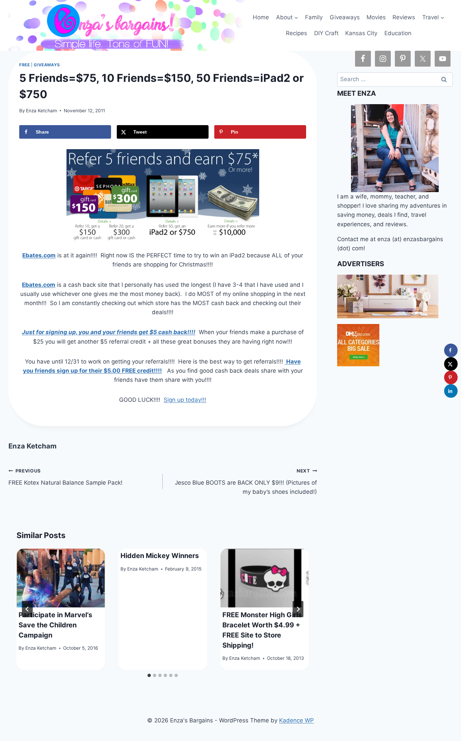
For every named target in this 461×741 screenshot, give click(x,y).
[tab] (149, 675)
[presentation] (61, 578)
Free (24, 64)
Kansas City (361, 33)
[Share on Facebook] (451, 350)
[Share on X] (451, 364)
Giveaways (345, 17)
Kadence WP (296, 720)
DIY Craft (326, 33)
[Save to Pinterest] (451, 377)
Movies (376, 17)
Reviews (403, 17)
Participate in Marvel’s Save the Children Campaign (55, 624)
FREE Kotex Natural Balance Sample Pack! (65, 477)
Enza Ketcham (41, 110)
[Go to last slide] (27, 609)
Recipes (296, 33)
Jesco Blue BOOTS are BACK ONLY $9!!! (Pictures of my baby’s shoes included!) (246, 481)
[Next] (298, 609)
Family (314, 17)
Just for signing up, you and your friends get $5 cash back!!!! (108, 332)
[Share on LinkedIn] (451, 391)
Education (397, 33)
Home (261, 17)
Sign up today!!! (185, 399)
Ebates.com (39, 255)
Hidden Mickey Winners (159, 555)
